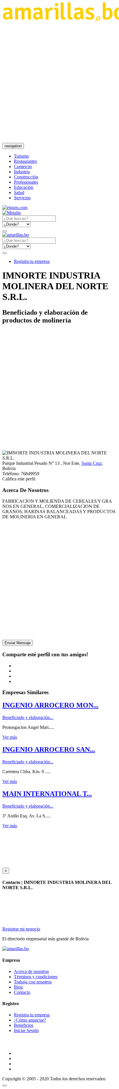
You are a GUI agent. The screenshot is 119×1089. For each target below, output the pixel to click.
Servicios (22, 197)
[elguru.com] (14, 207)
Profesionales (26, 182)
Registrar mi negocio (21, 928)
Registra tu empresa (32, 261)
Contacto (22, 992)
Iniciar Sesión (26, 1030)
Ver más (9, 737)
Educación (23, 187)
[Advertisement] (59, 82)
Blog (18, 987)
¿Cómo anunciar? (30, 1020)
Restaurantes (25, 161)
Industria (22, 171)
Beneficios (23, 1025)
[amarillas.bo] (15, 948)
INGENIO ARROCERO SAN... (48, 749)
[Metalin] (11, 212)
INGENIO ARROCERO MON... (50, 705)
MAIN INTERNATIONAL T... (47, 793)
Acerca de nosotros (31, 971)
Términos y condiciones (35, 976)
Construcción (26, 176)
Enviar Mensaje (18, 643)
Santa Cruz (91, 463)
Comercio (23, 166)
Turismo (21, 156)
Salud (19, 192)
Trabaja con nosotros (33, 981)
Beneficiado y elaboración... (27, 717)
